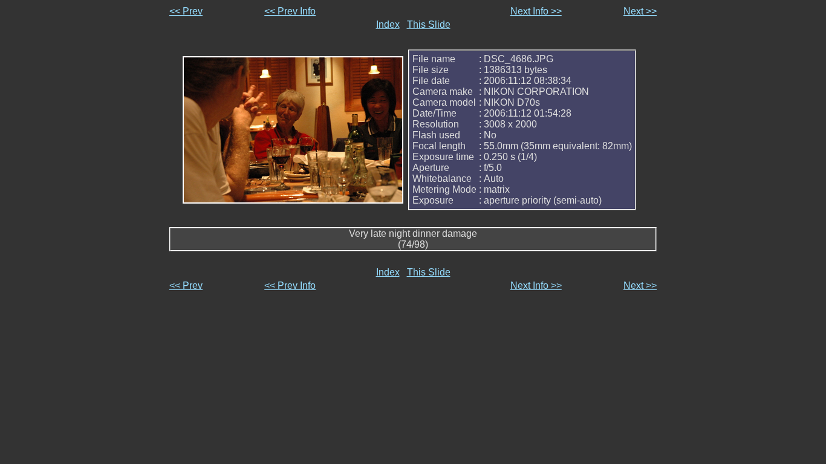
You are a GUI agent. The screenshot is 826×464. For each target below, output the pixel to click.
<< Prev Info (290, 11)
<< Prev (186, 11)
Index (388, 24)
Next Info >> (536, 11)
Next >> (640, 11)
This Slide (428, 24)
